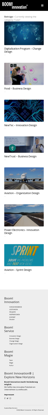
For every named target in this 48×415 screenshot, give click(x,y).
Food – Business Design (17, 88)
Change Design (14, 341)
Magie (11, 363)
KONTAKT (12, 317)
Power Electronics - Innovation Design (21, 231)
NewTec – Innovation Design (20, 125)
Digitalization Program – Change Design (22, 50)
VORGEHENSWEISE (15, 307)
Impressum (9, 394)
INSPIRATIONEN (14, 314)
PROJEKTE (12, 312)
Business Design (14, 338)
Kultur (11, 365)
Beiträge (8, 16)
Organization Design (16, 344)
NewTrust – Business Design (20, 156)
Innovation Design (15, 336)
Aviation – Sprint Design (17, 270)
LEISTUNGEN (13, 309)
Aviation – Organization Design (21, 193)
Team (11, 360)
